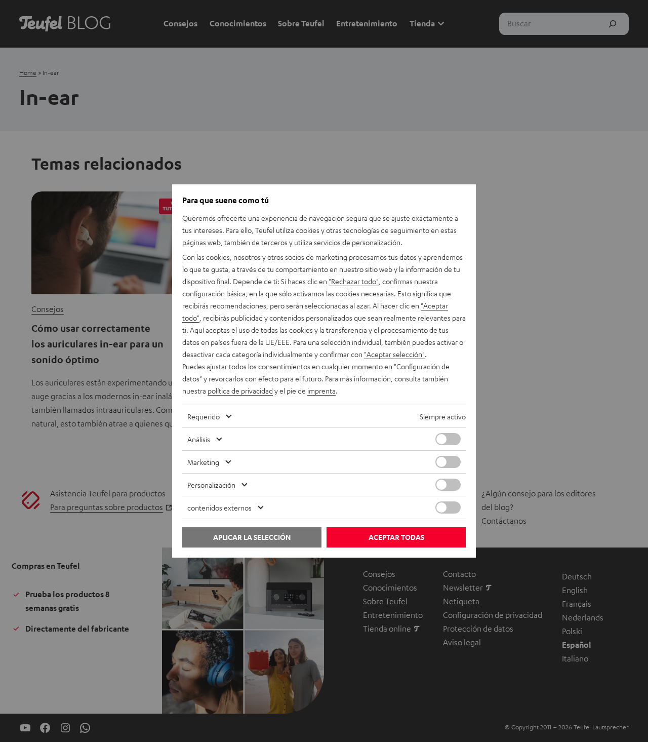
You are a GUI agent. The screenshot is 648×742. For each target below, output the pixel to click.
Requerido (203, 416)
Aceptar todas (396, 537)
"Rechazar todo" (354, 281)
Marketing (203, 461)
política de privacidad (240, 390)
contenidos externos (219, 507)
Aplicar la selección (252, 537)
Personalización (211, 484)
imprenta (321, 390)
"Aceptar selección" (394, 354)
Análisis (198, 439)
